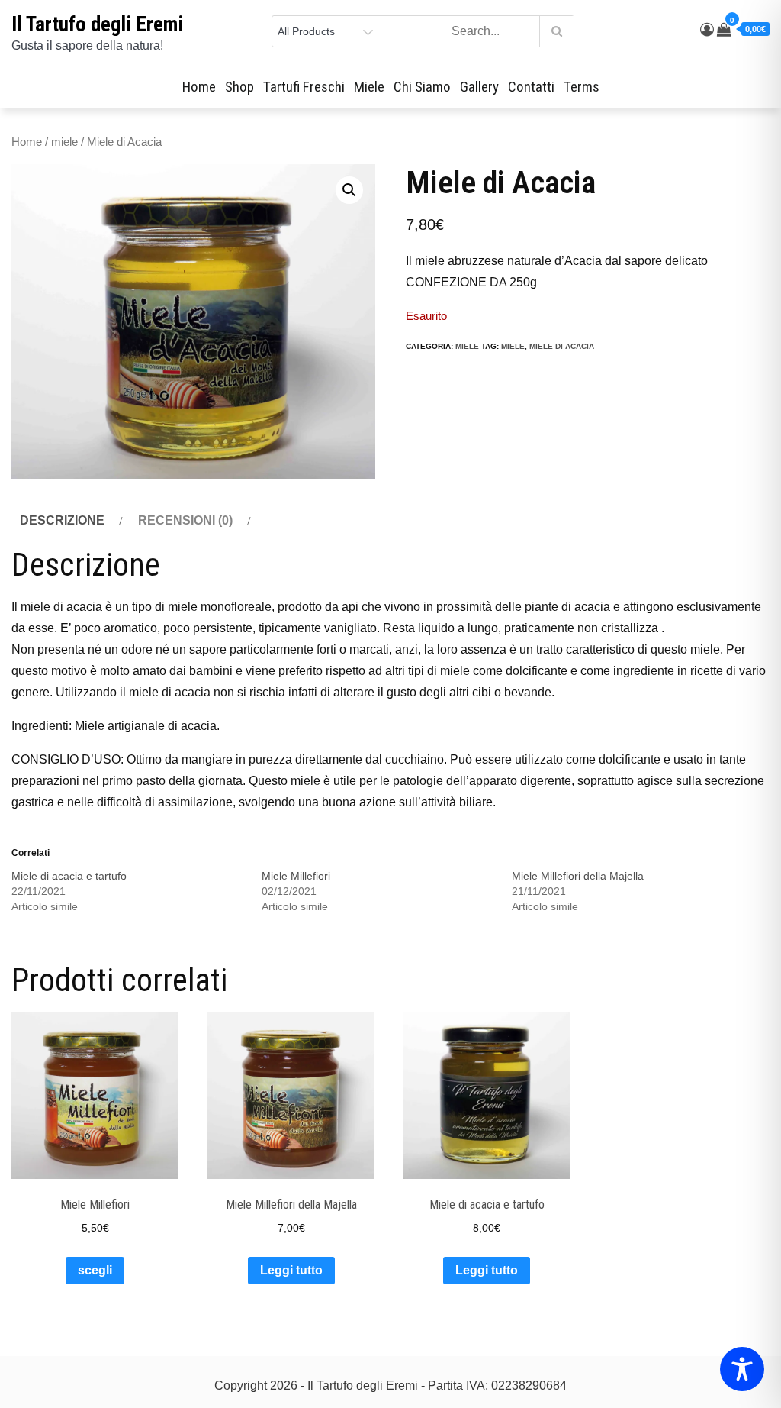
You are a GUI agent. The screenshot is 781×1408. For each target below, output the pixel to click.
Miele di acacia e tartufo (69, 876)
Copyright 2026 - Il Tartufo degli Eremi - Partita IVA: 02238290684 (390, 1385)
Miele (369, 86)
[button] (349, 190)
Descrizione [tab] (62, 520)
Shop (239, 86)
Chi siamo (422, 86)
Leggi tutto (291, 1270)
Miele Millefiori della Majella (578, 876)
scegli (95, 1270)
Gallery (479, 86)
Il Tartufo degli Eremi (97, 24)
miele (64, 142)
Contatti (531, 86)
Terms (581, 86)
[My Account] (707, 29)
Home (199, 86)
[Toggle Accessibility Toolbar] (742, 1369)
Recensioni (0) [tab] (185, 520)
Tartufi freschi (304, 86)
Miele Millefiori (296, 876)
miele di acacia (561, 346)
